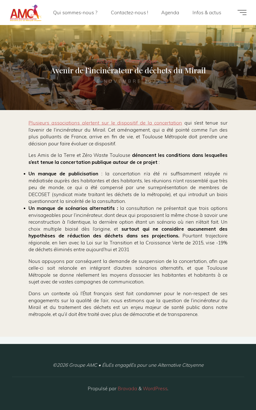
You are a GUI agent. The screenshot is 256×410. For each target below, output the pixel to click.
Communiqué (141, 61)
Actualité (107, 61)
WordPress (155, 388)
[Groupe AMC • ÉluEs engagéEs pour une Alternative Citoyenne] (26, 13)
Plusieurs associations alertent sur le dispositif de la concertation (105, 123)
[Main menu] (242, 12)
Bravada (126, 388)
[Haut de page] (236, 390)
